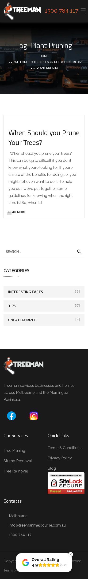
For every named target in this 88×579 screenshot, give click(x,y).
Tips (12, 306)
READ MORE (17, 212)
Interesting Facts (25, 292)
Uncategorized (22, 320)
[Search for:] (44, 251)
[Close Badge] (70, 554)
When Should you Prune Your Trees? (44, 137)
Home (44, 55)
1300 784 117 (61, 11)
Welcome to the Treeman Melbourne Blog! (48, 61)
